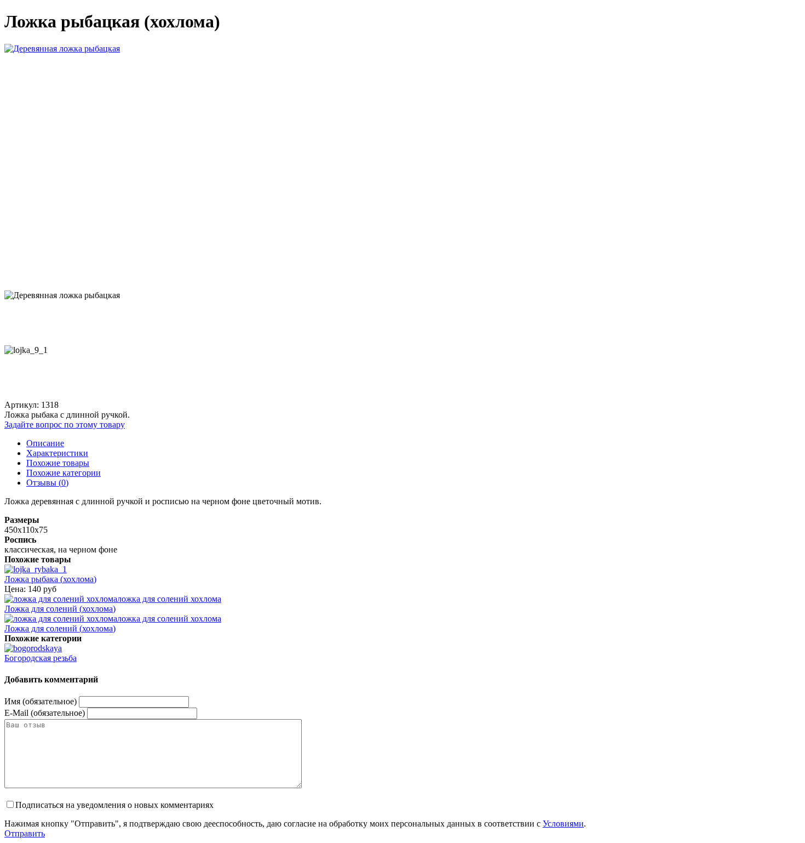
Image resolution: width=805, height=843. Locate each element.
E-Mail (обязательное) (44, 712)
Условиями (563, 823)
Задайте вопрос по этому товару (64, 424)
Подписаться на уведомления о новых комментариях (114, 805)
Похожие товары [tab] (57, 463)
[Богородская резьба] (33, 648)
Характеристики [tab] (57, 453)
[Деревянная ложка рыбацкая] (62, 48)
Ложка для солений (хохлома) (60, 608)
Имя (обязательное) (40, 701)
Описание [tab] (45, 443)
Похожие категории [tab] (63, 472)
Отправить (24, 833)
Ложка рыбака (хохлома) (50, 579)
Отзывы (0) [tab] (47, 482)
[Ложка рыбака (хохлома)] (35, 569)
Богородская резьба (40, 658)
